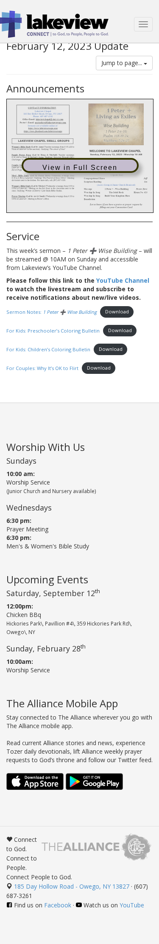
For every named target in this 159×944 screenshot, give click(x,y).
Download (117, 311)
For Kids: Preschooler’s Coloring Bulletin (53, 330)
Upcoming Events (47, 579)
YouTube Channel (122, 280)
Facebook (57, 905)
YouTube (132, 905)
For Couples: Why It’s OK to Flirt (42, 367)
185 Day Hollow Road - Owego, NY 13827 (71, 886)
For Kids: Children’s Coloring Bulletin (48, 349)
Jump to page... (122, 63)
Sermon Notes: (51, 311)
